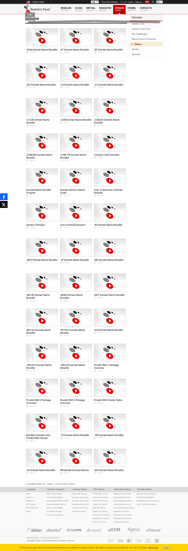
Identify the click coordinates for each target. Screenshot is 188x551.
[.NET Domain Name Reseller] (110, 291)
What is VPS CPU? (99, 522)
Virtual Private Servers (100, 497)
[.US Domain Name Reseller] (42, 466)
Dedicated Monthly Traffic (122, 515)
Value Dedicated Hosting (122, 504)
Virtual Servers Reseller (55, 497)
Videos (138, 44)
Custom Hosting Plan (80, 508)
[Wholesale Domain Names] (76, 466)
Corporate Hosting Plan (80, 501)
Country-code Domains (106, 154)
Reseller (66, 9)
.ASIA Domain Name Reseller (42, 49)
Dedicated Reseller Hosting (56, 504)
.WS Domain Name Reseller (109, 470)
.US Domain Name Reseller (40, 470)
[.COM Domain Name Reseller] (76, 116)
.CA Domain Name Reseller (74, 84)
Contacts (146, 9)
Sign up (138, 2)
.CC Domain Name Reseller (108, 84)
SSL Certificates (139, 34)
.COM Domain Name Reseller (76, 119)
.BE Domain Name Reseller (108, 49)
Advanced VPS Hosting (101, 515)
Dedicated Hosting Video (122, 494)
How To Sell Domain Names (147, 504)
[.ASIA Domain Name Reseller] (42, 46)
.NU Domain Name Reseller (108, 330)
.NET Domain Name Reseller (109, 295)
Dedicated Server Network (122, 518)
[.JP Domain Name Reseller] (76, 256)
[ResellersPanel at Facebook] (4, 196)
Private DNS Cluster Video (108, 400)
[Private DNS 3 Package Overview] (76, 396)
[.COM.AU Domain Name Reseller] (110, 116)
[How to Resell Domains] (76, 221)
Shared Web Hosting (79, 494)
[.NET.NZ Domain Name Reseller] (76, 326)
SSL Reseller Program (54, 511)
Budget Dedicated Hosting (122, 501)
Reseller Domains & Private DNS (148, 501)
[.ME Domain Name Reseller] (110, 256)
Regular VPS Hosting (100, 511)
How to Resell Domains (72, 224)
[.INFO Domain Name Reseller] (42, 256)
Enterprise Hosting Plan (80, 504)
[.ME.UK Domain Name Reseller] (42, 291)
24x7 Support (31, 504)
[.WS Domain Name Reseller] (110, 466)
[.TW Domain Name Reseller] (110, 431)
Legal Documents (33, 538)
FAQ (147, 2)
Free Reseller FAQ (32, 508)
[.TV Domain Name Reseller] (76, 431)
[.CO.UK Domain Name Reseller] (42, 116)
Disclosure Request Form (51, 538)
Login (130, 2)
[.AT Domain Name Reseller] (76, 46)
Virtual (90, 9)
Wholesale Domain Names (74, 470)
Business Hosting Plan (80, 497)
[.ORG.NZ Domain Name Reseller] (42, 361)
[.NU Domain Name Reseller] (110, 326)
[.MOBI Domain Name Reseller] (76, 291)
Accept (165, 547)
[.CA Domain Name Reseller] (76, 81)
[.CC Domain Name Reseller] (110, 81)
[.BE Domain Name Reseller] (110, 46)
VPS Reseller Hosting (100, 494)
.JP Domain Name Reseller (74, 259)
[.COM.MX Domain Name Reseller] (42, 151)
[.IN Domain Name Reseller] (110, 221)
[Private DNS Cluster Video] (110, 396)
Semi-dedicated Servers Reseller (58, 501)
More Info (153, 547)
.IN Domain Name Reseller (108, 224)
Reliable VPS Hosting (100, 501)
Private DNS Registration (145, 497)
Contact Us (30, 501)
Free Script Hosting (79, 511)
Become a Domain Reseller (146, 494)
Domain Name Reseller (55, 508)
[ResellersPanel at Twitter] (4, 204)
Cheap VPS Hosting (100, 504)
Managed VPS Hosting (101, 518)
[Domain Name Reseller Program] (42, 186)
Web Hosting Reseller (54, 494)
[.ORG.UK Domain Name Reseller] (76, 361)
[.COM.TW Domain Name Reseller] (76, 151)
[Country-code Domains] (110, 151)
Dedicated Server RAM (121, 522)
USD (93, 2)
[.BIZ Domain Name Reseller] (42, 81)
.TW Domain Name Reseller (109, 435)
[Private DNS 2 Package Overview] (42, 396)
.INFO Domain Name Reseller (42, 259)
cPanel (132, 9)
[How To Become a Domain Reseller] (110, 186)
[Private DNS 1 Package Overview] (110, 361)
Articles (135, 49)
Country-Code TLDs (141, 29)
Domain (119, 9)
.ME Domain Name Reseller (108, 259)
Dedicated (105, 9)
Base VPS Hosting (99, 508)
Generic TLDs (138, 24)
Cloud (78, 9)
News (28, 494)
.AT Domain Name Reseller (74, 49)
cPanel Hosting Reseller (55, 515)
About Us (29, 497)
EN (158, 2)
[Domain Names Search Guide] (76, 186)
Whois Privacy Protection (144, 39)
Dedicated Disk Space (121, 511)
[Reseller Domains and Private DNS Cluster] (42, 431)
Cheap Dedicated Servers (122, 497)
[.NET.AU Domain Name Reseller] (42, 326)
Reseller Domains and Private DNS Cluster (38, 436)
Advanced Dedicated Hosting (123, 508)
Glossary (136, 54)
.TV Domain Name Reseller (74, 435)
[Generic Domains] (42, 221)
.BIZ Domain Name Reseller (41, 84)
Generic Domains (35, 224)
